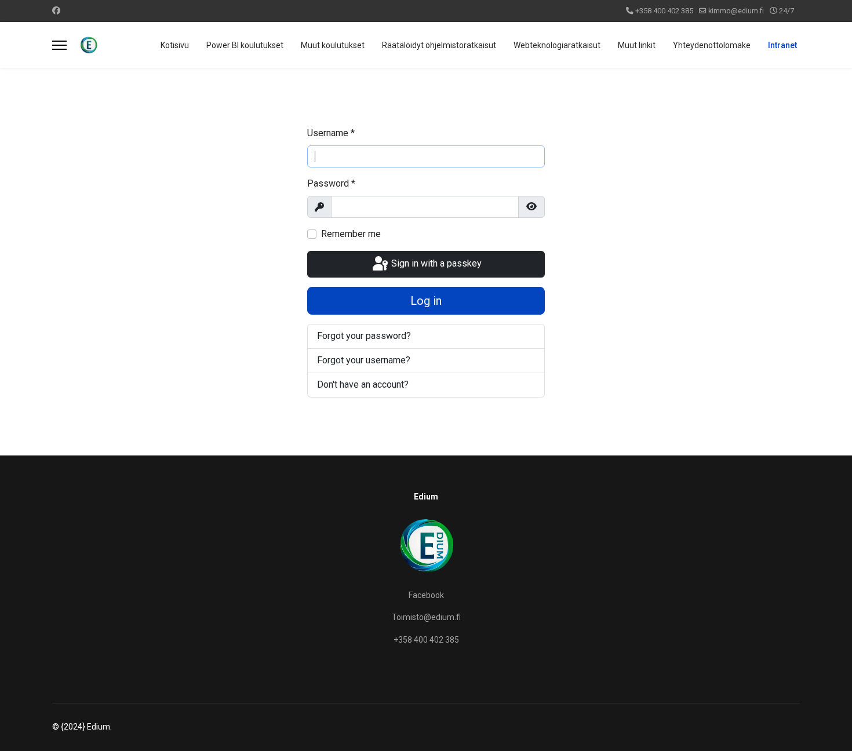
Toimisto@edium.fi (426, 617)
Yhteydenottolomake (712, 45)
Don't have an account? (363, 384)
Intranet (782, 45)
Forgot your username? (363, 360)
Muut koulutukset (333, 45)
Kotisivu (175, 45)
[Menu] (59, 45)
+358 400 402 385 (664, 10)
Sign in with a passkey (435, 263)
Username (331, 132)
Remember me (351, 233)
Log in (426, 301)
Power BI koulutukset (244, 45)
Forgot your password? (364, 335)
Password (331, 183)
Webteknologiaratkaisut (557, 45)
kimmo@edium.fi (736, 10)
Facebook (426, 595)
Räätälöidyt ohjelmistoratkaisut (439, 45)
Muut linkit (637, 45)
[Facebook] (56, 10)
